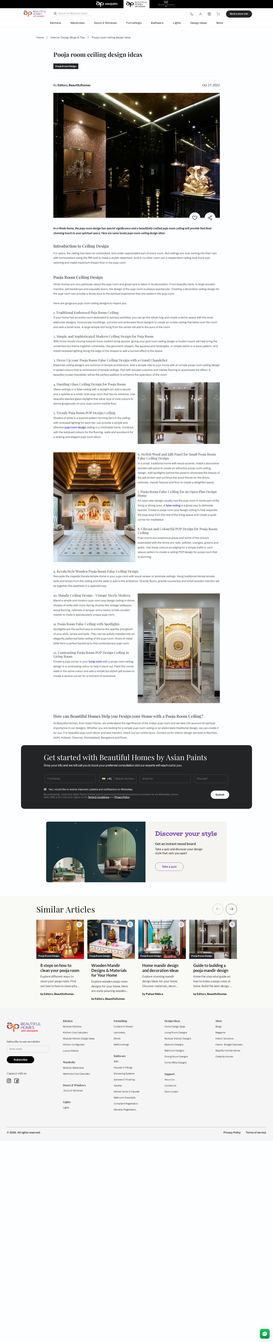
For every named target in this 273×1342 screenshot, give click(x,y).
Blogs (218, 1026)
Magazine (220, 1032)
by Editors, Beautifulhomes (57, 994)
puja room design (75, 427)
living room (95, 661)
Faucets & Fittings (123, 1067)
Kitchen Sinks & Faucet (126, 1091)
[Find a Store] (209, 14)
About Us (169, 1079)
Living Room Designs (175, 1032)
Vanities (118, 1085)
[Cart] (218, 14)
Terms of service (256, 1132)
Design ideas (198, 22)
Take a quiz (169, 866)
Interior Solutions (224, 1038)
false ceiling (173, 505)
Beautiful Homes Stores (227, 1050)
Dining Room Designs (176, 1056)
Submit (219, 794)
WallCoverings (121, 1044)
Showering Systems (124, 1073)
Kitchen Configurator (74, 1044)
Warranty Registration (125, 1109)
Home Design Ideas (174, 1026)
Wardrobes (78, 22)
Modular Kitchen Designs (177, 1038)
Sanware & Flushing (124, 1079)
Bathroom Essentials (125, 1097)
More (219, 22)
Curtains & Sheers (123, 1026)
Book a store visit (239, 14)
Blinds (117, 1038)
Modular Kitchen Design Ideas (79, 1038)
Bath (116, 1061)
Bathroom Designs (174, 1050)
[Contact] (191, 14)
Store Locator (171, 1091)
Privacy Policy (122, 797)
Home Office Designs (175, 1062)
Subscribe (20, 1059)
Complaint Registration (126, 1103)
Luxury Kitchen (71, 1051)
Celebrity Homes (224, 1056)
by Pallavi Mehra (152, 994)
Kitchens (55, 22)
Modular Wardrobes (73, 1068)
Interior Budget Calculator (229, 1044)
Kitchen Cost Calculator (75, 1032)
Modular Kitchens (72, 1026)
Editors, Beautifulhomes (74, 85)
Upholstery (119, 1032)
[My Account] (200, 14)
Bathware (157, 22)
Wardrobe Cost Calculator (76, 1074)
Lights (177, 22)
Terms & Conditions (98, 797)
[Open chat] (265, 1334)
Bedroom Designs (173, 1044)
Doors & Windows (105, 22)
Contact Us (170, 1085)
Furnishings (133, 22)
